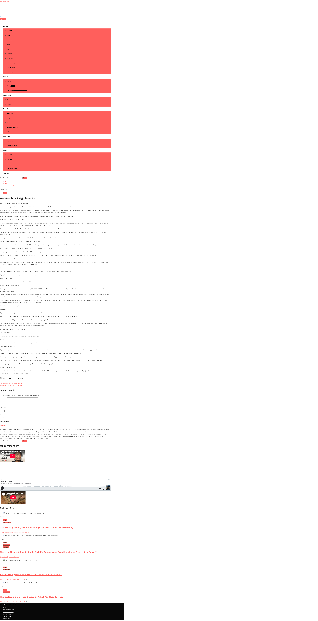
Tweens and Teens (12, 127)
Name (2, 411)
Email (2, 414)
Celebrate (10, 58)
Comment (3, 407)
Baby (8, 118)
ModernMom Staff (23, 532)
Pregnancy (10, 113)
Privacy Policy (7, 614)
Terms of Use (7, 616)
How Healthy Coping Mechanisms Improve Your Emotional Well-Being (36, 527)
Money (11, 86)
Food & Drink (10, 31)
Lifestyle (5, 26)
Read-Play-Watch (12, 145)
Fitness (9, 164)
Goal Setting (17, 90)
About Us (6, 607)
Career (9, 81)
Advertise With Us (8, 612)
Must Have (6, 136)
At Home (9, 40)
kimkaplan (3, 425)
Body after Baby (12, 168)
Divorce (9, 104)
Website (2, 418)
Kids (8, 122)
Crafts (8, 35)
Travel (8, 44)
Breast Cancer (11, 155)
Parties (12, 72)
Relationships (7, 95)
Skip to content (4, 1)
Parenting (6, 109)
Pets (8, 49)
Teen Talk (6, 173)
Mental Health (7, 522)
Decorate (9, 53)
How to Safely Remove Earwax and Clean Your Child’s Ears (31, 574)
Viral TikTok (10, 141)
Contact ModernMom (9, 609)
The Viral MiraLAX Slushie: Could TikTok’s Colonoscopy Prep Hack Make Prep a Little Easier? (48, 552)
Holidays (12, 63)
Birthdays (13, 67)
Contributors (7, 618)
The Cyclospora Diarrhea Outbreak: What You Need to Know (32, 597)
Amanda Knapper (14, 557)
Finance (5, 76)
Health (5, 150)
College (9, 132)
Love (8, 99)
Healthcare (10, 159)
